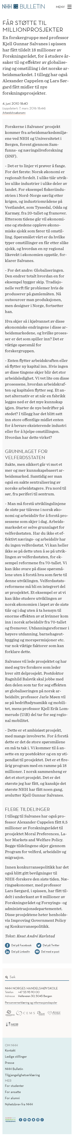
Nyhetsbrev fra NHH (19, 1104)
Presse (9, 1063)
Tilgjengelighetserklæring (22, 1075)
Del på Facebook (21, 945)
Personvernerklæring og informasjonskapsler (31, 1002)
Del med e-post (50, 951)
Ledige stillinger (16, 1056)
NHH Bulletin (14, 1069)
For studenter (14, 1086)
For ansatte (13, 1092)
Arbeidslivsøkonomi (13, 113)
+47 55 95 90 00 (28, 992)
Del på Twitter (51, 945)
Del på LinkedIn (20, 951)
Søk (63, 976)
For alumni (12, 1098)
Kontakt (10, 1050)
